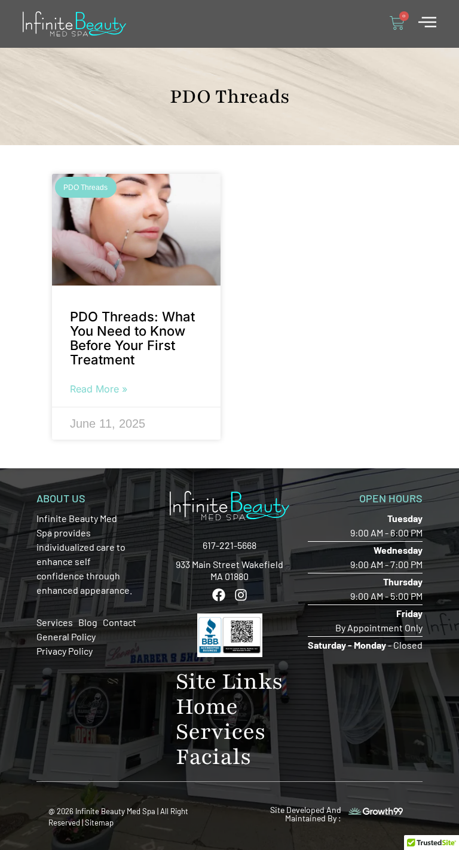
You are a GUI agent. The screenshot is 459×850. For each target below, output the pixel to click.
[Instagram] (240, 595)
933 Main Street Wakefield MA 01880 (229, 570)
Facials (214, 757)
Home (207, 707)
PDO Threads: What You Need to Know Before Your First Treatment (132, 338)
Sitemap (99, 822)
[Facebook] (218, 595)
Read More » (98, 389)
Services (221, 732)
